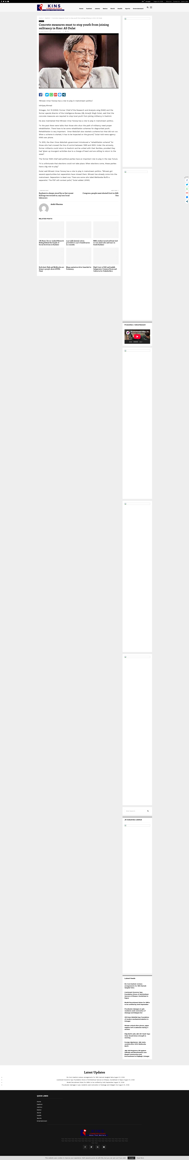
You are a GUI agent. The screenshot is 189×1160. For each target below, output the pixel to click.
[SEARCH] (148, 811)
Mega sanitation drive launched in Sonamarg (78, 268)
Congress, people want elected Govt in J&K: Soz (101, 194)
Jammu (97, 8)
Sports (127, 8)
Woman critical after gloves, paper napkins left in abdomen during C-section (137, 1027)
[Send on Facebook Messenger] (59, 94)
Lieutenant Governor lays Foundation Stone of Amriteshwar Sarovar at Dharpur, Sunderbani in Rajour (90, 1080)
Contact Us (176, 1)
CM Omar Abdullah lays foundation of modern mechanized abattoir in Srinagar (137, 1019)
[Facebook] (85, 1147)
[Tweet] (47, 94)
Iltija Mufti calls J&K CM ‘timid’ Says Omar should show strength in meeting (137, 1035)
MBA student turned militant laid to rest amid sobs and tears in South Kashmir (105, 243)
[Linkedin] (97, 1147)
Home (81, 8)
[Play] (127, 342)
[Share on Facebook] (40, 94)
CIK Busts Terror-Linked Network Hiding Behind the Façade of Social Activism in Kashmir (51, 243)
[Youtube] (104, 1147)
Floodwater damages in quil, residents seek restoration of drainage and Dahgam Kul (135, 1011)
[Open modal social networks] (64, 94)
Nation (105, 8)
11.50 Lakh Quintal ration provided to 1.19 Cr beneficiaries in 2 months (78, 243)
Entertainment (138, 8)
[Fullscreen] (148, 342)
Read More (140, 1158)
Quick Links (184, 1)
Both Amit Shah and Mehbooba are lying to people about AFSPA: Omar (51, 269)
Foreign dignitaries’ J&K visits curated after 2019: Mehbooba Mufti (135, 1044)
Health (120, 8)
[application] (137, 336)
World (112, 8)
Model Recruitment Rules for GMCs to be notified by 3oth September (90, 1082)
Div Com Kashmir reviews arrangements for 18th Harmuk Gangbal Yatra (135, 986)
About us (168, 1)
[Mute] (144, 342)
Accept (131, 1158)
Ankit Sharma (45, 31)
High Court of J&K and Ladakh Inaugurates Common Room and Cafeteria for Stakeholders (105, 269)
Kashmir (89, 8)
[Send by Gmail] (55, 94)
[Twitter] (91, 1147)
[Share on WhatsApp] (51, 94)
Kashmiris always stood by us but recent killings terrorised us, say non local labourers (56, 195)
